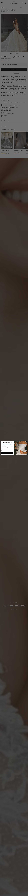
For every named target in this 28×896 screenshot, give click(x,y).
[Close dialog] (26, 442)
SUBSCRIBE (7, 452)
